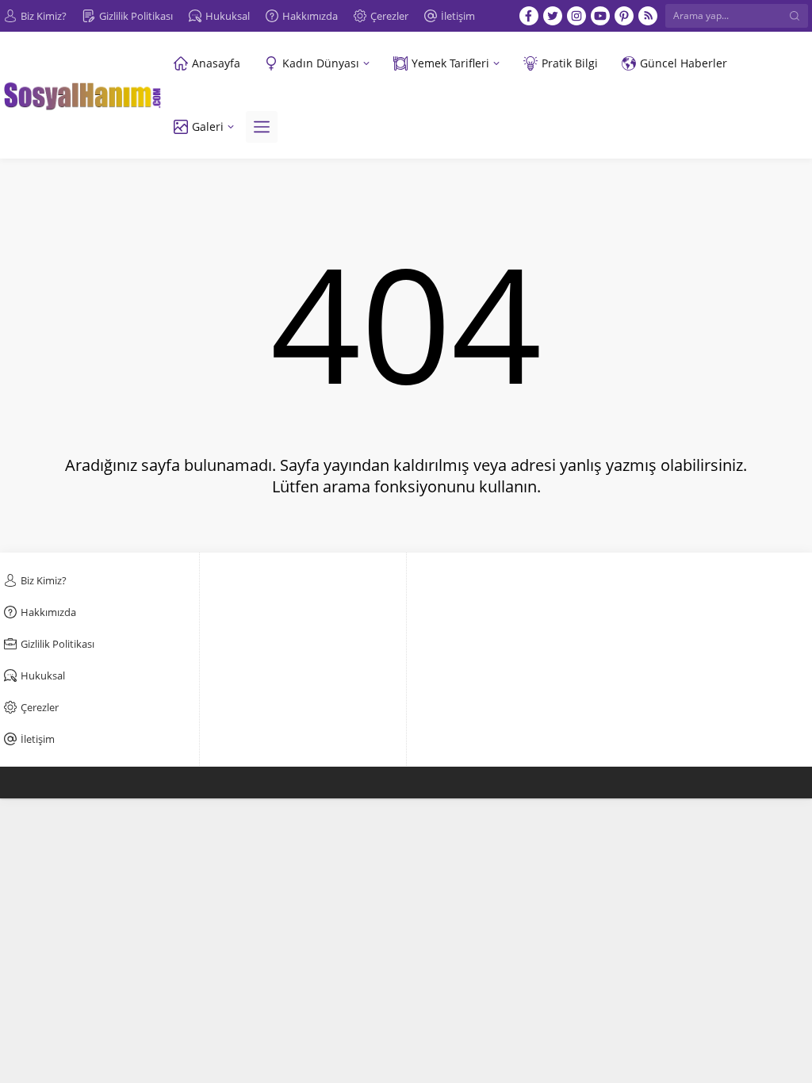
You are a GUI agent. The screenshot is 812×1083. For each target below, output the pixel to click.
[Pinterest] (624, 15)
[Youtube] (600, 15)
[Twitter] (552, 15)
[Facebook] (528, 15)
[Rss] (647, 15)
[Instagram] (576, 15)
